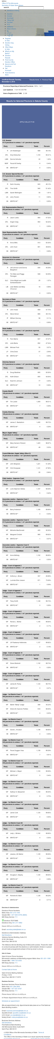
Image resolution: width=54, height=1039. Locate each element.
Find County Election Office (10, 61)
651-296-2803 (15, 986)
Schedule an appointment (10, 1001)
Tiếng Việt (10, 20)
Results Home (34, 79)
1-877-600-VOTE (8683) (19, 915)
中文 (8, 24)
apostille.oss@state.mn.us (21, 1013)
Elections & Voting (13, 10)
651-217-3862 (17, 923)
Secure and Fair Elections (10, 65)
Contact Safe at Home (9, 969)
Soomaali (10, 18)
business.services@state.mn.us (17, 1011)
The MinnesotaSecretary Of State (12, 4)
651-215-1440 (15, 912)
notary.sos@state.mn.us (19, 1017)
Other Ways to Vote (9, 48)
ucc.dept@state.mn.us (17, 1015)
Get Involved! (8, 69)
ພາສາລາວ (10, 27)
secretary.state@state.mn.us (16, 929)
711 (16, 917)
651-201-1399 (45, 958)
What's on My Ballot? (9, 52)
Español (10, 14)
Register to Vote (8, 39)
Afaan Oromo (11, 29)
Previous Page (47, 79)
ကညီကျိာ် (10, 35)
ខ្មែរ (8, 31)
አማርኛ (9, 33)
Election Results (8, 56)
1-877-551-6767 (16, 988)
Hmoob (9, 16)
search (6, 7)
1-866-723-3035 (16, 960)
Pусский (10, 22)
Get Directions (7, 935)
